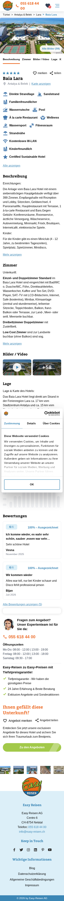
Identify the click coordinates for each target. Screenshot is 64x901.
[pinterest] (43, 849)
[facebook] (14, 849)
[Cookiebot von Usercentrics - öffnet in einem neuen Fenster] (45, 413)
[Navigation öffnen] (57, 5)
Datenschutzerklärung (32, 873)
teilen (57, 73)
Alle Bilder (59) (51, 48)
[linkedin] (35, 849)
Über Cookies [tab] (51, 423)
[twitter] (21, 849)
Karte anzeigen (41, 83)
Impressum (32, 885)
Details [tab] (31, 423)
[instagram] (28, 849)
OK (32, 484)
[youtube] (49, 849)
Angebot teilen (49, 720)
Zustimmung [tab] (12, 423)
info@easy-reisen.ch (32, 831)
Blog (32, 868)
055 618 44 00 (29, 6)
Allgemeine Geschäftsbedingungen (32, 879)
